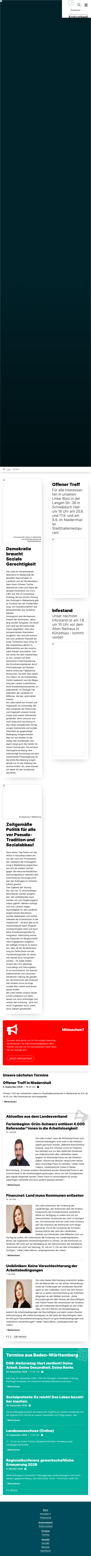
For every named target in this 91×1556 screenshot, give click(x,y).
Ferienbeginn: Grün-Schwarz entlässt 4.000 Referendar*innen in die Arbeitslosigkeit (45, 1126)
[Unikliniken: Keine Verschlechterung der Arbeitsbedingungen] (19, 1293)
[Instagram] (16, 5)
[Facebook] (4, 5)
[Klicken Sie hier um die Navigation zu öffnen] (86, 5)
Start (8, 469)
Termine (45, 1531)
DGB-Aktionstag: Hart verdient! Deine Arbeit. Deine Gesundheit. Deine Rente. (40, 1365)
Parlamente (75, 10)
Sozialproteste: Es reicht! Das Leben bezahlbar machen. (45, 1399)
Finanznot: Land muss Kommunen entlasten (45, 1195)
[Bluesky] (12, 5)
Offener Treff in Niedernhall (27, 1083)
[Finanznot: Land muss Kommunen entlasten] (19, 1219)
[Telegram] (20, 5)
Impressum (45, 1550)
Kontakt (46, 1539)
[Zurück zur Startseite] (4, 469)
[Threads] (8, 5)
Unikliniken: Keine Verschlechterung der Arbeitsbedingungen (41, 1268)
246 (16, 1336)
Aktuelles (44, 1514)
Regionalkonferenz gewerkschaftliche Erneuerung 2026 (40, 1462)
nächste (22, 1336)
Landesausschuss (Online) (30, 1431)
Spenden (45, 1547)
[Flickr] (28, 5)
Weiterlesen (10, 1101)
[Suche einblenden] (79, 5)
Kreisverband (78, 17)
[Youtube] (24, 5)
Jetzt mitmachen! (20, 1058)
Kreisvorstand (45, 1526)
